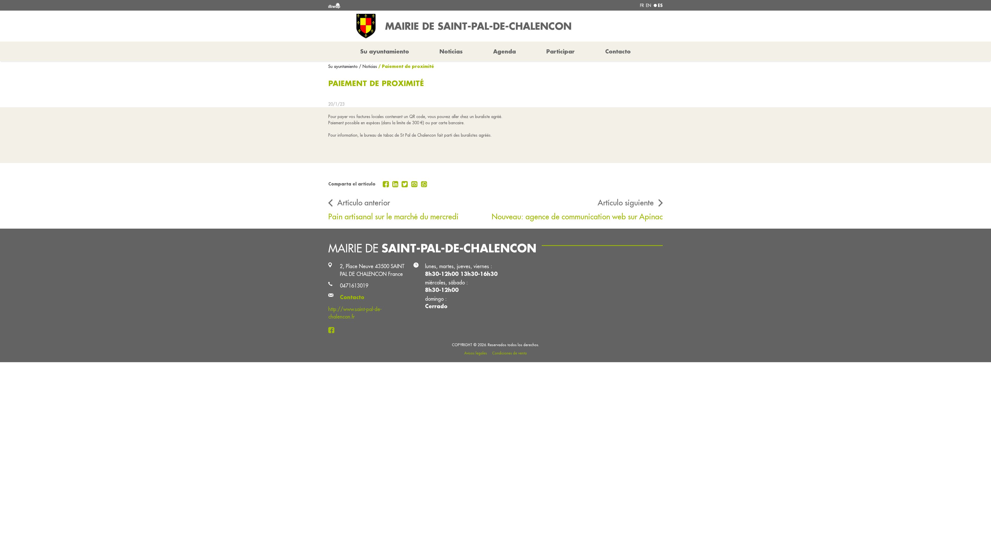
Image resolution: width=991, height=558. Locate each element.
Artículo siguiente (626, 202)
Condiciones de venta (509, 353)
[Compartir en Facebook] (386, 183)
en (648, 5)
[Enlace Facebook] (332, 329)
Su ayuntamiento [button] (384, 51)
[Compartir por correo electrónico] (415, 183)
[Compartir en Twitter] (405, 183)
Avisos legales (475, 353)
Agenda (504, 51)
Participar (560, 51)
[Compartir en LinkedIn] (396, 183)
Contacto (618, 51)
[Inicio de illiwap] (396, 5)
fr (642, 5)
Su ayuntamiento (343, 66)
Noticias (451, 51)
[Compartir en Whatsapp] (424, 183)
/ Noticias (368, 66)
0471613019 (354, 285)
